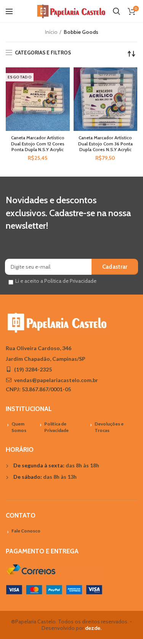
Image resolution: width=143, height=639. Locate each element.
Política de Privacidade (56, 427)
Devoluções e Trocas (109, 427)
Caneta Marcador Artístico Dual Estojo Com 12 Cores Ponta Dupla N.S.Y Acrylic (37, 143)
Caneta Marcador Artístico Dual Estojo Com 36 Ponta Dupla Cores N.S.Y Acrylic (105, 143)
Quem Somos (18, 427)
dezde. (93, 628)
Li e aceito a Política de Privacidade (55, 280)
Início (51, 32)
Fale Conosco (25, 531)
